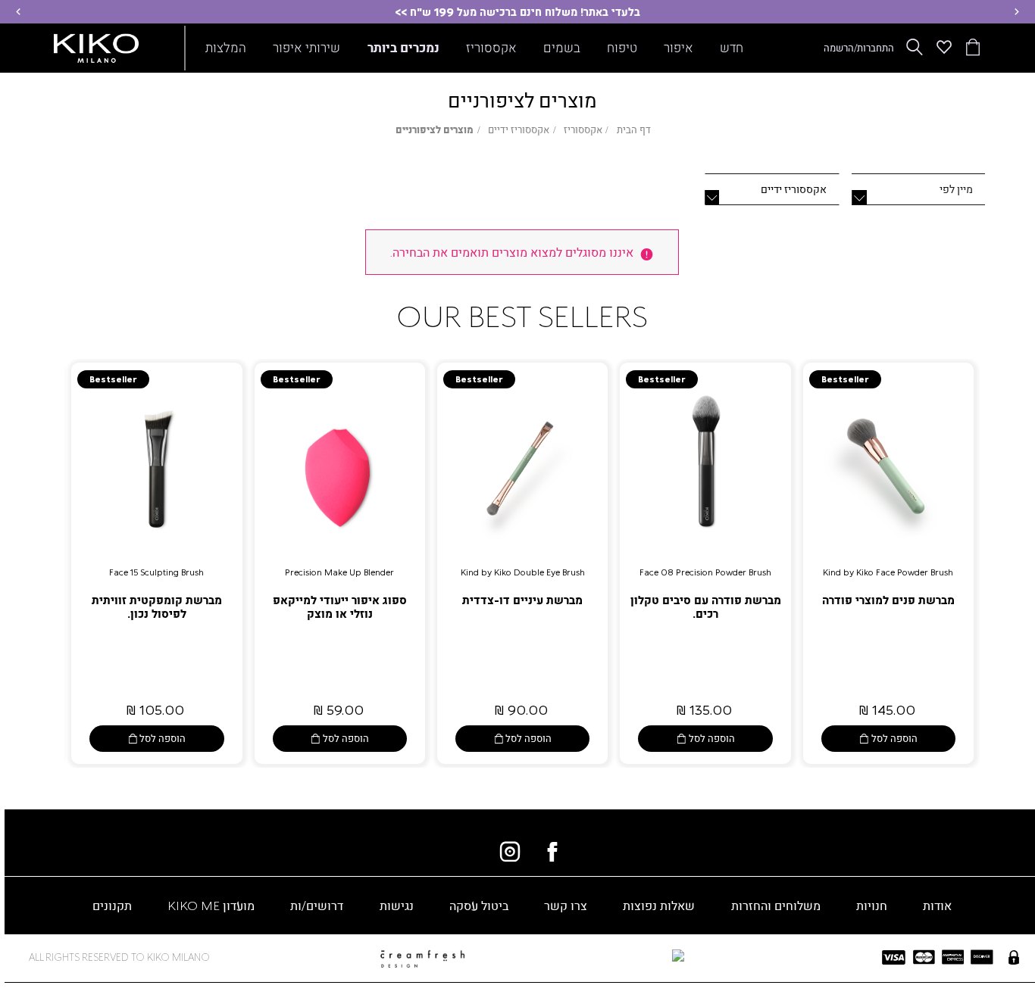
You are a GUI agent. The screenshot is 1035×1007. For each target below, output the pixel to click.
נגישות (397, 905)
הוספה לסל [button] (894, 738)
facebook (552, 852)
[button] (1017, 11)
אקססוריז (583, 129)
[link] (887, 563)
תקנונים (112, 905)
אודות (937, 905)
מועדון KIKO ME (211, 905)
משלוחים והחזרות (776, 905)
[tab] (772, 189)
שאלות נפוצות (659, 905)
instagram (510, 852)
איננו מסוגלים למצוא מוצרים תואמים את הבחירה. (511, 252)
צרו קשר (565, 905)
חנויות (871, 905)
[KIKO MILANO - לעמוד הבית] (96, 45)
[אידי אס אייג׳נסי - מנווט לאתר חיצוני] (594, 955)
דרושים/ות (316, 905)
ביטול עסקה (478, 905)
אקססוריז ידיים (518, 129)
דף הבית (634, 129)
